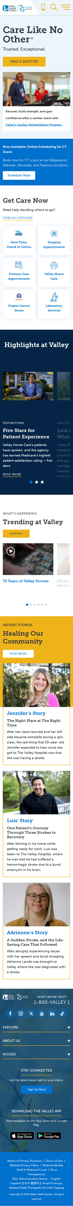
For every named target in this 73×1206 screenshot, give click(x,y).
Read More (12, 474)
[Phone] (43, 9)
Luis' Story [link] (20, 820)
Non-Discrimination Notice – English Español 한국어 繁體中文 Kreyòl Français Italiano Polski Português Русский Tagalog (36, 1183)
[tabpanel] (28, 415)
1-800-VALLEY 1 (52, 1002)
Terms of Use (54, 1161)
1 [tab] (31, 482)
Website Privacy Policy (24, 1165)
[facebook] (10, 1013)
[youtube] (41, 1013)
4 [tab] (38, 605)
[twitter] (31, 1013)
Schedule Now (19, 175)
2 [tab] (36, 482)
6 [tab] (46, 605)
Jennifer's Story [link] (26, 713)
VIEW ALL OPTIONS (18, 218)
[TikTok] (62, 1013)
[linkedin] (52, 1013)
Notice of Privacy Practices (24, 1161)
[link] (36, 685)
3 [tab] (42, 482)
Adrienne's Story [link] (27, 932)
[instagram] (20, 1013)
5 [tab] (42, 605)
